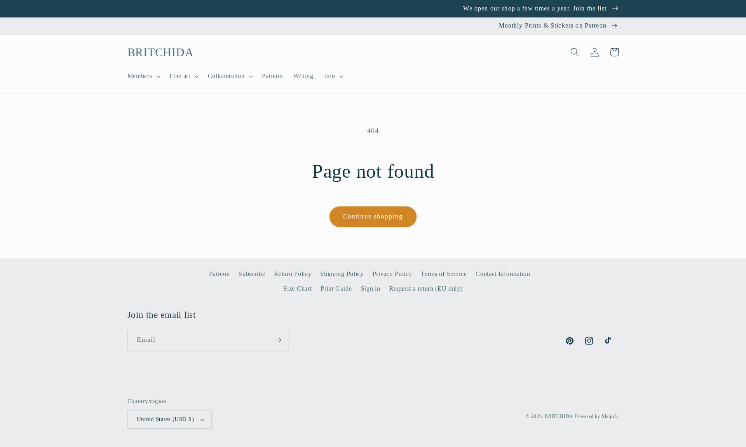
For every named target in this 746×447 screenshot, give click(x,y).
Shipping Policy (341, 273)
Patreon (219, 273)
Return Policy (292, 273)
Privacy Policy (392, 273)
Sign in (370, 288)
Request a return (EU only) (426, 288)
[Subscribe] (278, 340)
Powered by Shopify (597, 416)
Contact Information (503, 273)
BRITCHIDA (559, 416)
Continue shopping (373, 216)
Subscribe (252, 273)
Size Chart (297, 288)
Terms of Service (444, 273)
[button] (143, 76)
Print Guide (336, 288)
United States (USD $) (165, 419)
